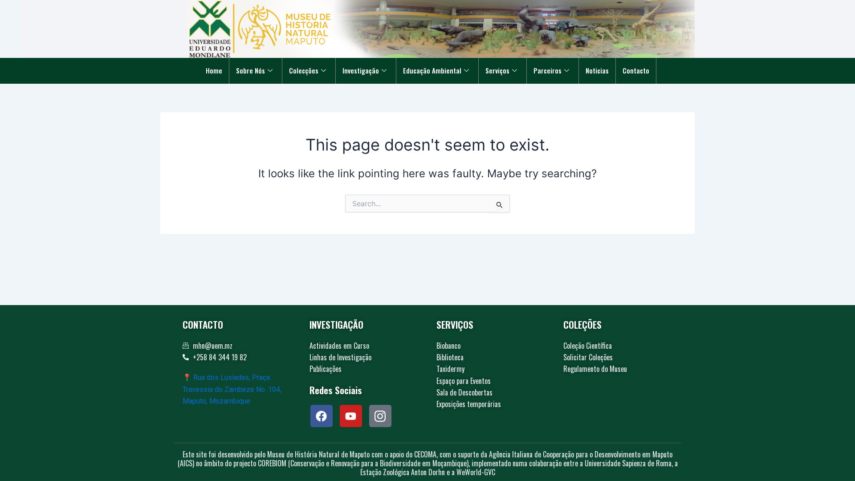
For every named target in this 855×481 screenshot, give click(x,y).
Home (214, 70)
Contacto (636, 70)
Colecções (303, 70)
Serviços (497, 70)
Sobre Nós (250, 70)
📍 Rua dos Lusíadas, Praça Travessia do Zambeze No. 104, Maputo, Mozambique (232, 389)
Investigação (360, 70)
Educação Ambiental (432, 70)
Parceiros (547, 70)
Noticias (597, 70)
